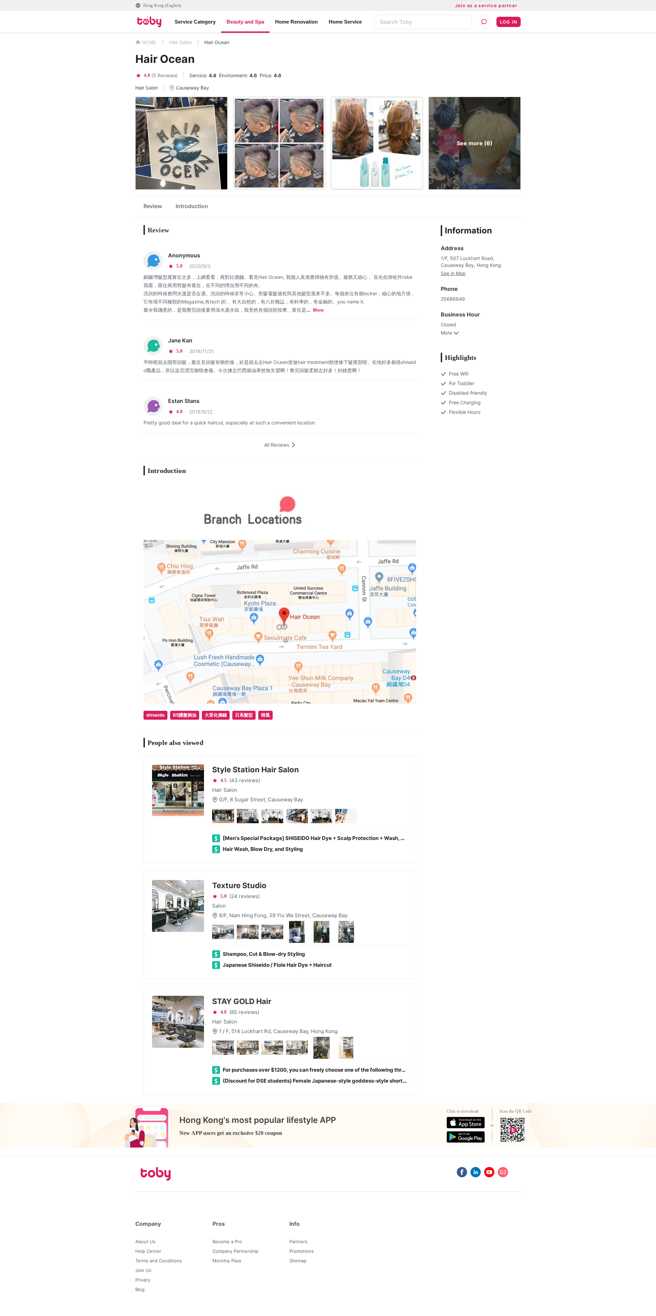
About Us (145, 1241)
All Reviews (276, 445)
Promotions (301, 1251)
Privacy (142, 1280)
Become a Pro (227, 1241)
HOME (149, 42)
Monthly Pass (227, 1260)
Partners (298, 1241)
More (318, 310)
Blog (140, 1289)
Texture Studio (239, 885)
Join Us (143, 1270)
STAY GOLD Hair (241, 1001)
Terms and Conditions (158, 1260)
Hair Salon (180, 42)
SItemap (297, 1260)
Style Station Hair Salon (255, 769)
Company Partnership (235, 1251)
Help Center (148, 1251)
